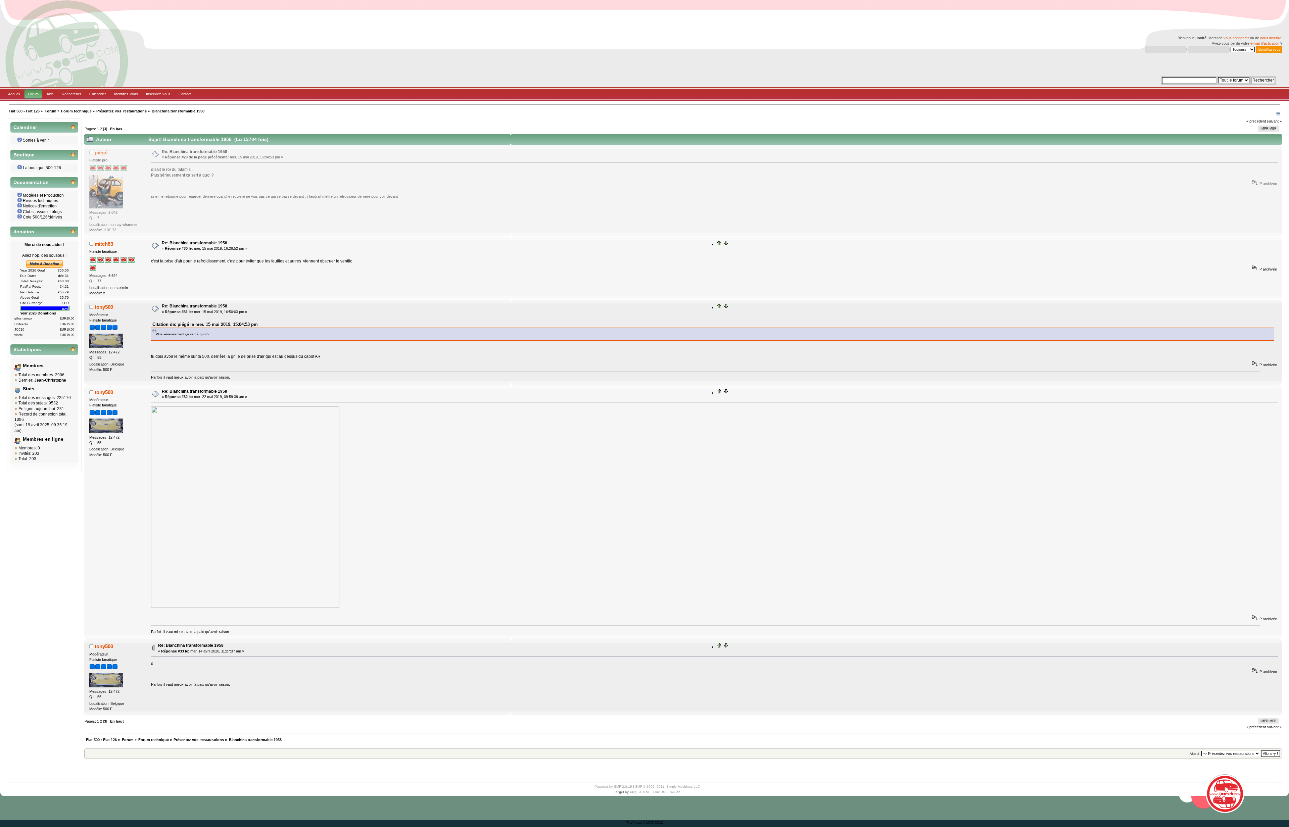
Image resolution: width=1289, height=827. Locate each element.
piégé (101, 152)
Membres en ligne (43, 439)
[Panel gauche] (1278, 114)
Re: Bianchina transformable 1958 (194, 151)
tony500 (104, 307)
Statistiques (27, 349)
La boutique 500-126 (42, 167)
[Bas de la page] (725, 244)
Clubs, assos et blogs (42, 211)
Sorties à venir (36, 140)
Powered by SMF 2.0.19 (613, 786)
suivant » (1274, 121)
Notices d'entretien (40, 206)
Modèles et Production (43, 195)
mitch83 (104, 244)
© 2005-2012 (652, 822)
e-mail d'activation (1264, 43)
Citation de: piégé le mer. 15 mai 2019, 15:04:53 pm (205, 324)
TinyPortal (633, 822)
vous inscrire (1270, 38)
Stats (29, 388)
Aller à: (1195, 754)
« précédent (1256, 121)
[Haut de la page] (719, 244)
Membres (33, 365)
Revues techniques (40, 200)
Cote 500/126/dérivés (42, 217)
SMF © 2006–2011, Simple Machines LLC (667, 786)
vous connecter (1236, 38)
